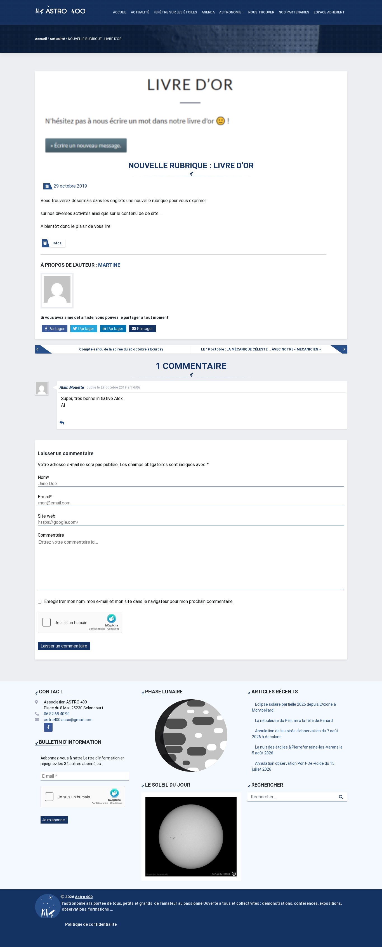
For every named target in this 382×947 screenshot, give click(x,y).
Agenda (208, 12)
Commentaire (51, 535)
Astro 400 (84, 896)
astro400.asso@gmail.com (68, 719)
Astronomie (230, 12)
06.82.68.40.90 (57, 714)
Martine (109, 265)
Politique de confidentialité (91, 924)
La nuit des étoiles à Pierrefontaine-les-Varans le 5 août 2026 (297, 750)
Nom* (43, 477)
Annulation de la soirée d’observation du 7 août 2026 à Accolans (295, 734)
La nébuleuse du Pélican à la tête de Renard (294, 720)
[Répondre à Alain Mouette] (62, 422)
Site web (46, 516)
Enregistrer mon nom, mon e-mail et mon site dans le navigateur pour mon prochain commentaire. (139, 601)
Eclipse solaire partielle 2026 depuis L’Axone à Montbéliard (294, 707)
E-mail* (45, 496)
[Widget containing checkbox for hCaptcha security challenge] (80, 622)
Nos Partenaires (294, 12)
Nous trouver (261, 12)
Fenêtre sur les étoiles (175, 12)
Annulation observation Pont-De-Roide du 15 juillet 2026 (293, 766)
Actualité (140, 12)
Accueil (119, 12)
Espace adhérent (329, 12)
